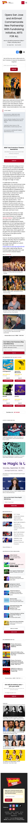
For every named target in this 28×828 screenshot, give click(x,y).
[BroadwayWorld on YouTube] (13, 809)
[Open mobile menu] (26, 2)
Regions (15, 813)
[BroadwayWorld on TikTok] (20, 805)
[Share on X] (20, 52)
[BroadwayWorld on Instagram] (13, 805)
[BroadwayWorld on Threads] (10, 809)
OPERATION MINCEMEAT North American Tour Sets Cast (11, 762)
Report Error (14, 815)
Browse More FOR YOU (13, 678)
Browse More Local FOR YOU (14, 335)
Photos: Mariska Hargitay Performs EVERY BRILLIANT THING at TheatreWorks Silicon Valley (14, 121)
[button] (22, 2)
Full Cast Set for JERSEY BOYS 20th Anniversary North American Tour (12, 115)
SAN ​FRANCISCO (11, 2)
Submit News (9, 813)
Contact (17, 812)
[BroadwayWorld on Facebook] (10, 805)
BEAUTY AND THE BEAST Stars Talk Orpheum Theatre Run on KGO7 (19, 534)
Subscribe (14, 505)
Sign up (14, 696)
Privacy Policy (20, 819)
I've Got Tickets (8, 380)
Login (19, 2)
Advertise (7, 812)
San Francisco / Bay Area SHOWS (11, 551)
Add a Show (14, 631)
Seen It (8, 378)
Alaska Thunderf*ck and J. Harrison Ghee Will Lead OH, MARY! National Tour (13, 718)
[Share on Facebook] (17, 52)
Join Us (21, 812)
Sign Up (14, 69)
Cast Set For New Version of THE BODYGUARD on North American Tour (13, 126)
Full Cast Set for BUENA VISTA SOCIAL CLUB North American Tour (13, 732)
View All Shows (14, 628)
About (12, 812)
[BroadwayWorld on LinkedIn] (17, 805)
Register (15, 2)
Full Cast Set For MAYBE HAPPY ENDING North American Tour (13, 131)
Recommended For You (8, 639)
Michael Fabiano (7, 218)
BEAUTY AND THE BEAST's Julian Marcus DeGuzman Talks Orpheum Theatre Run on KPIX (19, 526)
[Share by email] (24, 52)
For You (9, 254)
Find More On (13, 412)
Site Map (20, 813)
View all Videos (7, 547)
